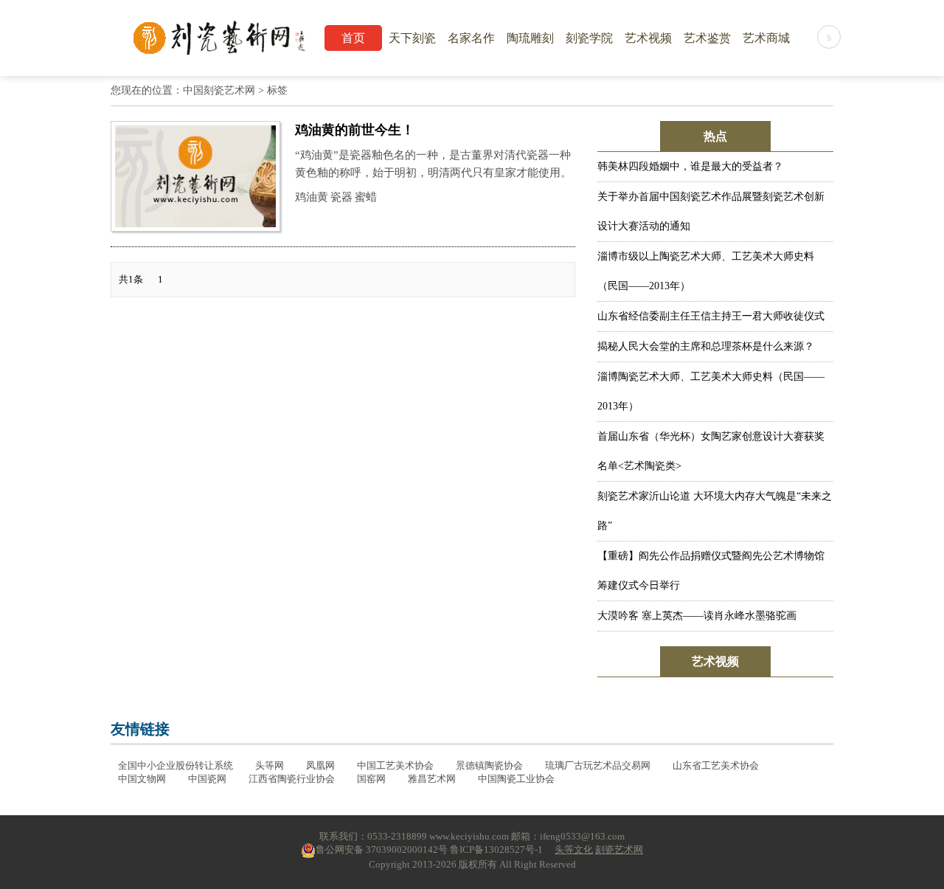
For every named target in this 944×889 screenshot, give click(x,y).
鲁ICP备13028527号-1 (496, 849)
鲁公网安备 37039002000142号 (382, 849)
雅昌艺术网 (432, 778)
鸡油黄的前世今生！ (354, 129)
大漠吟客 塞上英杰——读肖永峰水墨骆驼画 (696, 615)
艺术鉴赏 (707, 38)
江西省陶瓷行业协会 (292, 778)
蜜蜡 (366, 197)
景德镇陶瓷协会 (489, 765)
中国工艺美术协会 (395, 765)
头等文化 (574, 849)
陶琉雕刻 (530, 38)
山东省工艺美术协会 (716, 765)
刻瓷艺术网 (619, 849)
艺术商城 (766, 38)
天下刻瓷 (412, 38)
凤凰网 (320, 765)
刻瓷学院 (589, 38)
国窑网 (371, 778)
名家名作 (471, 38)
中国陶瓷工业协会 (516, 778)
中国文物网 (142, 778)
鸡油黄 (311, 197)
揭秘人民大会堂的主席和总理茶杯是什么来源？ (705, 346)
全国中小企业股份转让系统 (175, 765)
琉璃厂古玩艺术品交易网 (597, 765)
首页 (353, 38)
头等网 (269, 765)
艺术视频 (648, 38)
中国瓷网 (207, 778)
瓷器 (341, 197)
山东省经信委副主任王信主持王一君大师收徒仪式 (711, 316)
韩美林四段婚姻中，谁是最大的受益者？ (690, 166)
